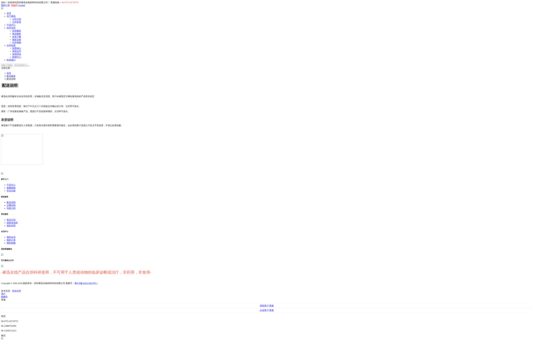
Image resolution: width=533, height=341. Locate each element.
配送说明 (11, 202)
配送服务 (11, 76)
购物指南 (11, 188)
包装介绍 (11, 208)
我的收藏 (11, 243)
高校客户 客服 (266, 305)
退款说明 (11, 225)
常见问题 (11, 191)
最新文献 (16, 39)
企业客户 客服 (266, 310)
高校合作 (16, 51)
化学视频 (16, 42)
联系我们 (11, 60)
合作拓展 (11, 45)
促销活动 (16, 54)
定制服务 (16, 31)
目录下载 (16, 36)
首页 (9, 13)
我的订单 (5, 5)
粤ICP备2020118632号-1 (86, 283)
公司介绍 (16, 19)
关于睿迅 (11, 16)
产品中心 (11, 25)
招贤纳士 (16, 48)
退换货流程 (12, 222)
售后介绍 (11, 220)
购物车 (14, 5)
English (21, 5)
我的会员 (11, 237)
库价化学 (16, 291)
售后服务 (16, 34)
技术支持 (11, 28)
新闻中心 (16, 57)
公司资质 (16, 22)
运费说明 (11, 205)
